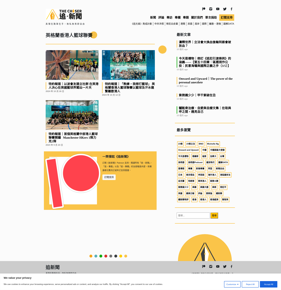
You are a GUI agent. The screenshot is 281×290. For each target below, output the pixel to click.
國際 (204, 24)
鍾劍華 (219, 193)
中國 (204, 150)
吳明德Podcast (195, 162)
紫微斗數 (214, 181)
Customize (231, 284)
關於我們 (197, 17)
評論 (161, 17)
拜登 (210, 168)
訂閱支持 (227, 17)
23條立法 (190, 144)
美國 (194, 187)
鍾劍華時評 (183, 199)
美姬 (214, 187)
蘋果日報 (190, 193)
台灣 (222, 156)
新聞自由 (220, 168)
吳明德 (181, 162)
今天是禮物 (183, 156)
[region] (140, 281)
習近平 (223, 187)
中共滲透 (159, 24)
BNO (201, 144)
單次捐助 (211, 17)
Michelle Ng (213, 144)
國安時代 (210, 162)
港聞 (182, 24)
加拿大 (213, 156)
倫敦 (204, 156)
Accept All (268, 284)
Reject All (250, 284)
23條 (180, 144)
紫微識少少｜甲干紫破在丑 (197, 95)
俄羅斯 (195, 156)
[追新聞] (76, 14)
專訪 (169, 17)
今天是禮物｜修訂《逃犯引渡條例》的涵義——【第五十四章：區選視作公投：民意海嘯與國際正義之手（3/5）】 (205, 62)
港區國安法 (225, 175)
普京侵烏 (190, 175)
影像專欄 (200, 168)
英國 (190, 24)
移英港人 (202, 181)
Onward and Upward (188, 150)
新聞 (153, 17)
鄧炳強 (209, 193)
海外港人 (212, 175)
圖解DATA (228, 24)
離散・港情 (215, 24)
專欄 (178, 17)
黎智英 (225, 199)
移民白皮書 (172, 24)
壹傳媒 (181, 168)
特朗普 (191, 181)
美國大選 (204, 187)
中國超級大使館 (217, 150)
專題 (186, 17)
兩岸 (197, 24)
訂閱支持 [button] (109, 177)
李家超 (201, 175)
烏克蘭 (181, 181)
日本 (180, 175)
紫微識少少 (183, 187)
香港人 (203, 199)
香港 (194, 199)
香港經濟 (214, 199)
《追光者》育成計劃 (141, 24)
